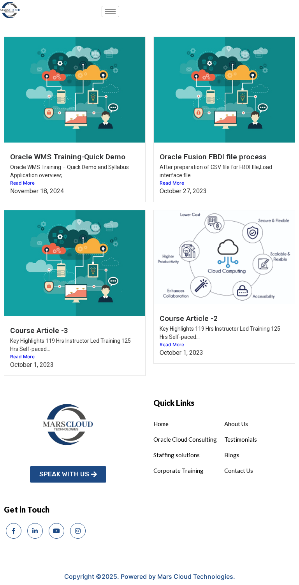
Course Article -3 (39, 330)
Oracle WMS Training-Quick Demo (67, 156)
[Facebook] (13, 531)
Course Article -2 (189, 318)
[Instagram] (78, 531)
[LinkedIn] (35, 531)
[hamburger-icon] (110, 11)
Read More (22, 183)
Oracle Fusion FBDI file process (213, 156)
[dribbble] (56, 531)
